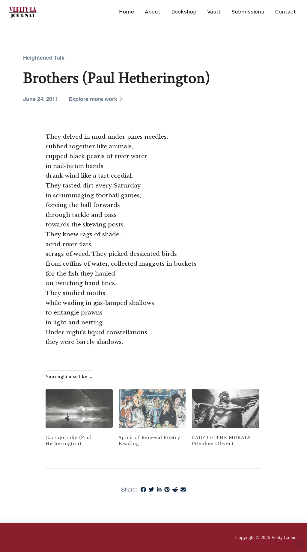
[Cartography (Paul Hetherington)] (79, 408)
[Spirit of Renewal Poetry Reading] (152, 408)
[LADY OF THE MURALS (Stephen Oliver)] (225, 408)
